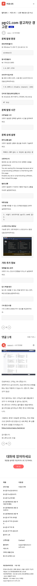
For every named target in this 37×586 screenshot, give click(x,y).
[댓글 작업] (33, 345)
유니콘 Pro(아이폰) (9, 498)
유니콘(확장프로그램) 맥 (10, 514)
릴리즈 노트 (6, 535)
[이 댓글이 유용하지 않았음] (9, 443)
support (10, 345)
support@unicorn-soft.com (24, 546)
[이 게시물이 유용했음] (3, 327)
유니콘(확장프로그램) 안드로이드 (10, 509)
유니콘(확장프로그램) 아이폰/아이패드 (10, 503)
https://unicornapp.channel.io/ (13, 428)
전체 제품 (6, 487)
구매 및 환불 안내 (8, 552)
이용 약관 (17, 565)
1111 (9, 33)
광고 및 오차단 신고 (9, 556)
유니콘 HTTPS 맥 (8, 527)
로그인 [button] (19, 466)
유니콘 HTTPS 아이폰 (10, 517)
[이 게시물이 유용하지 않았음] (9, 327)
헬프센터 (4, 13)
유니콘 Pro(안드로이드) (10, 490)
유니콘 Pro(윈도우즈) (9, 494)
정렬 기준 (30, 337)
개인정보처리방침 (8, 565)
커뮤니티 (13, 13)
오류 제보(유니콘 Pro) (25, 13)
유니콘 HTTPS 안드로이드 (10, 522)
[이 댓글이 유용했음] (3, 443)
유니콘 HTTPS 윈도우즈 (10, 531)
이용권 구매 (22, 487)
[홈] (3, 4)
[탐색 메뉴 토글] (33, 4)
